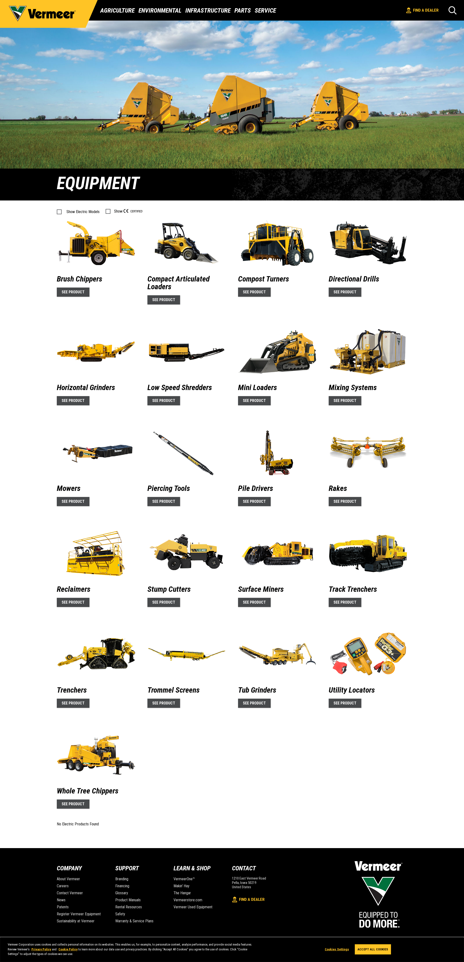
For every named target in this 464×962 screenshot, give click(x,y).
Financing (122, 886)
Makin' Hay (181, 886)
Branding (121, 879)
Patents (63, 907)
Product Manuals (128, 900)
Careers (63, 886)
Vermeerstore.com (188, 900)
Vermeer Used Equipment (193, 907)
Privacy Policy (41, 949)
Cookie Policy (68, 949)
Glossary (121, 893)
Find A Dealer (426, 10)
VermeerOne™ (184, 879)
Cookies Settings (337, 949)
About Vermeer (68, 879)
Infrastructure (208, 10)
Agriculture (117, 10)
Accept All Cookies (372, 949)
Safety (120, 914)
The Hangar (182, 893)
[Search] (452, 10)
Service (265, 10)
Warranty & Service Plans (134, 921)
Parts (242, 10)
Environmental (159, 10)
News (61, 900)
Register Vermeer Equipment (79, 914)
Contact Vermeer (70, 893)
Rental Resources (128, 907)
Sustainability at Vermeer (75, 921)
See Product (73, 292)
